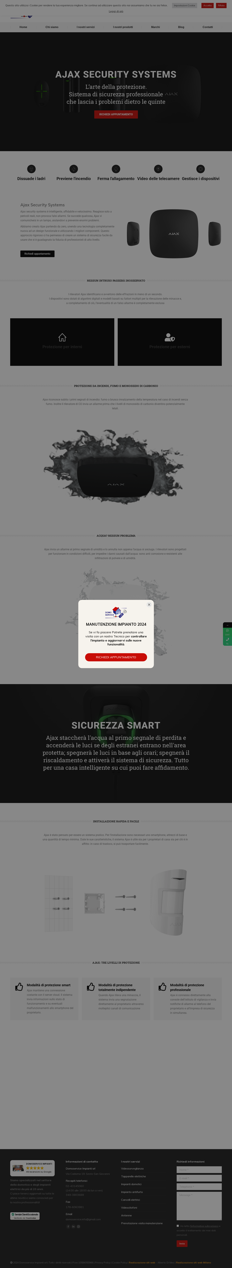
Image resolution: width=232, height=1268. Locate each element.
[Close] (149, 604)
